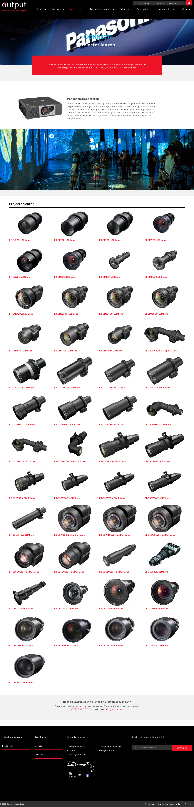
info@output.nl (113, 709)
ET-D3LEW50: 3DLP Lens (22, 424)
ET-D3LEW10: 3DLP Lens (67, 387)
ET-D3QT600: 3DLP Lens (67, 498)
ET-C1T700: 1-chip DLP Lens (69, 572)
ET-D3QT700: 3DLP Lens (112, 498)
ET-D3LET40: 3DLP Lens (157, 387)
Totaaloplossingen (100, 9)
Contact (39, 755)
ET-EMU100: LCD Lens (155, 277)
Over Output (174, 3)
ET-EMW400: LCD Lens (111, 314)
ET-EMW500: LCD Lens (156, 314)
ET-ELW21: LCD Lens (19, 277)
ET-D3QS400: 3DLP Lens (157, 461)
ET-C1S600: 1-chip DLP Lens (24, 572)
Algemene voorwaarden (169, 804)
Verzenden (182, 747)
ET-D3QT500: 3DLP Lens (22, 498)
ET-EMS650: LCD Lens (20, 350)
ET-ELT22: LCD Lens (64, 240)
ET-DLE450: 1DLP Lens (21, 682)
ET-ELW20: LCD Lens (155, 240)
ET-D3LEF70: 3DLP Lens (21, 535)
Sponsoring (144, 3)
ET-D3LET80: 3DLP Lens (112, 424)
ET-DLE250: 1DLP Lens (111, 645)
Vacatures (159, 3)
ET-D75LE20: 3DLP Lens (21, 387)
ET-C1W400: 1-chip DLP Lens (114, 535)
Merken (56, 9)
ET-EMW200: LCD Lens (21, 314)
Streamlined (18, 804)
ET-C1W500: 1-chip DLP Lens (159, 535)
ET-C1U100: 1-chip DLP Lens (114, 572)
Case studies (144, 9)
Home (39, 9)
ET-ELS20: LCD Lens (19, 240)
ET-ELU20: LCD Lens (109, 277)
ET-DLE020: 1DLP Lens (21, 608)
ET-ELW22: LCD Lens (65, 277)
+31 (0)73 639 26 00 (110, 747)
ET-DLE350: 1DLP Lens (156, 645)
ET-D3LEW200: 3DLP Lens (23, 461)
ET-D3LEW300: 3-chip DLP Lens (161, 350)
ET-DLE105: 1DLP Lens (156, 608)
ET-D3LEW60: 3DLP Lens (67, 424)
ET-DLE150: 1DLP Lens (21, 645)
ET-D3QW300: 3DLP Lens (112, 461)
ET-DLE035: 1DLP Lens (156, 572)
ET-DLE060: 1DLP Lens (66, 608)
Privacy (188, 804)
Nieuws (124, 9)
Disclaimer (150, 804)
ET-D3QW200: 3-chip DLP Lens (70, 461)
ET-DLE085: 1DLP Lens (111, 608)
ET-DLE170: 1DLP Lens (66, 645)
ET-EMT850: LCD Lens (110, 350)
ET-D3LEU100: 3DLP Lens (157, 424)
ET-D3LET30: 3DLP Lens (112, 387)
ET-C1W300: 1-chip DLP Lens (69, 535)
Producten (75, 9)
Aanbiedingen (167, 9)
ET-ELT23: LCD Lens (109, 240)
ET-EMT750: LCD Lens (65, 350)
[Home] (14, 6)
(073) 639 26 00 (80, 709)
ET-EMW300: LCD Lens (66, 314)
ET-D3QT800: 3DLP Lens (157, 498)
